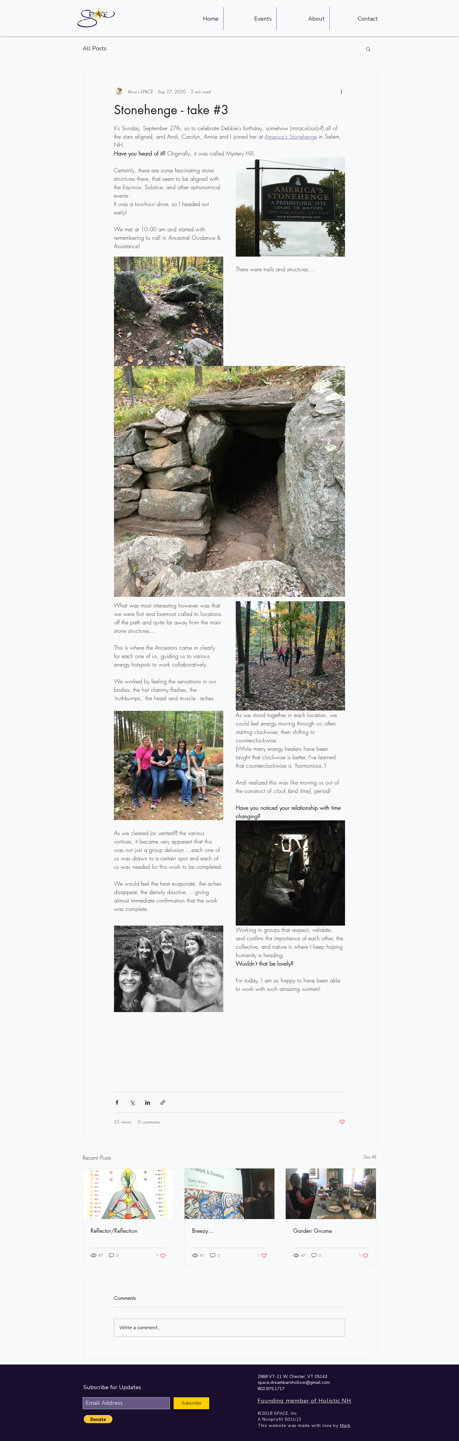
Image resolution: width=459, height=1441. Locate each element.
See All (369, 1157)
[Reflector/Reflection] (128, 1193)
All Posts (94, 48)
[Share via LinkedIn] (148, 1102)
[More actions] (341, 91)
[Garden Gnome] (331, 1193)
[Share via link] (163, 1102)
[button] (368, 48)
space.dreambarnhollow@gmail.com (294, 1382)
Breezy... (203, 1230)
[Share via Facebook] (117, 1102)
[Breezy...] (230, 1193)
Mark (345, 1426)
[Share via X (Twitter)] (132, 1102)
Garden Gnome (312, 1230)
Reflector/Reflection (114, 1230)
